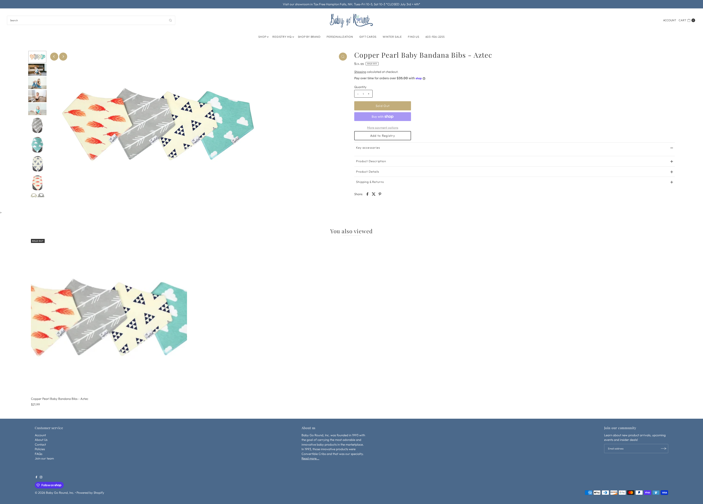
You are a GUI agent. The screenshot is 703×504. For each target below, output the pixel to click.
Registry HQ (281, 36)
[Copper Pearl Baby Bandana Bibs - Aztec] (109, 317)
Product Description (371, 161)
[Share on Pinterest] (380, 193)
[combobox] (91, 20)
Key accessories (368, 147)
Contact (40, 444)
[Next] (63, 57)
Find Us (413, 36)
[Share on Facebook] (367, 193)
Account (669, 20)
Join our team (44, 458)
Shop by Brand (309, 36)
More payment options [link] (382, 127)
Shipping (360, 72)
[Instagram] (41, 477)
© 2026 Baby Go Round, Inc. (54, 492)
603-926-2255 (435, 36)
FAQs (38, 454)
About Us (41, 440)
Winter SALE (392, 36)
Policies (40, 449)
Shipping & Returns (370, 182)
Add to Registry (382, 135)
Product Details (367, 171)
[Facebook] (36, 477)
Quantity (360, 87)
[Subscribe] (663, 448)
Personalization (340, 36)
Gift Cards (368, 36)
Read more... (310, 458)
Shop (262, 36)
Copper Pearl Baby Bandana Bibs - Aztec (59, 399)
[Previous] (54, 57)
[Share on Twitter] (373, 193)
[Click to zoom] (343, 57)
